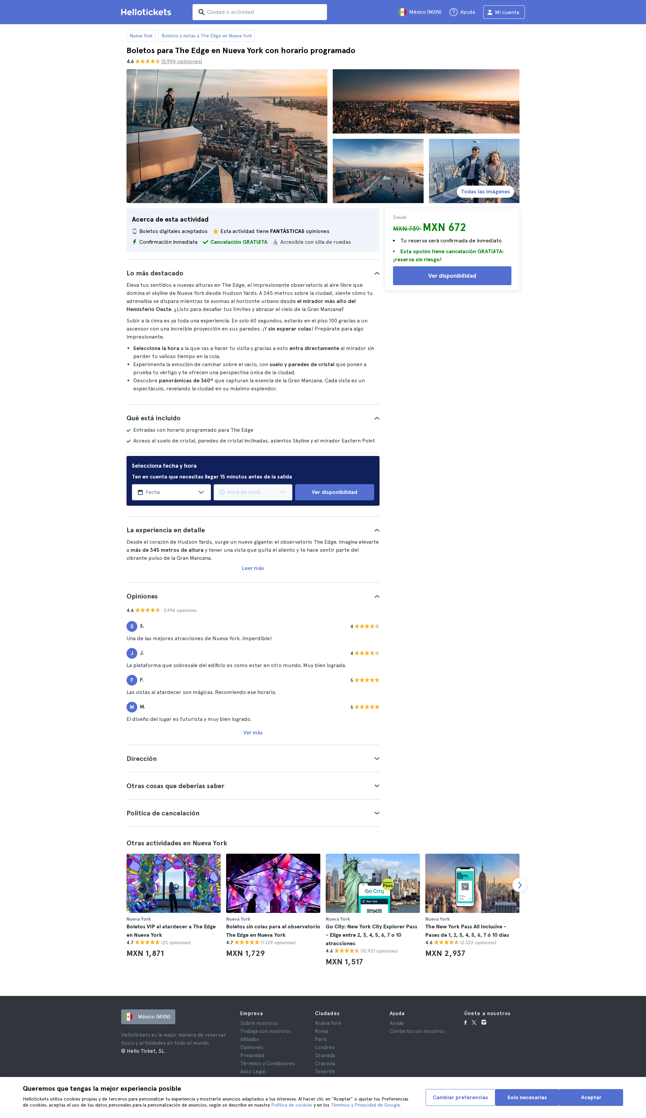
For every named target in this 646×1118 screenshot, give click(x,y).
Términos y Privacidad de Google (365, 1105)
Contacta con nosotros (417, 1031)
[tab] (253, 273)
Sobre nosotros (259, 1023)
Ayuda (397, 1023)
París (321, 1039)
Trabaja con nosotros (265, 1031)
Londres (324, 1047)
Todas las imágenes (485, 191)
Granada (325, 1055)
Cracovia (325, 1064)
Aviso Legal (252, 1072)
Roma (321, 1031)
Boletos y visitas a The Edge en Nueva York (207, 35)
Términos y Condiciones (267, 1064)
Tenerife (325, 1072)
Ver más (253, 732)
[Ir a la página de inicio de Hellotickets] (147, 12)
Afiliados (249, 1039)
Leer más (253, 568)
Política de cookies (291, 1105)
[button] (253, 273)
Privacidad (252, 1055)
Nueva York (141, 35)
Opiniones (251, 1047)
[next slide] (519, 885)
